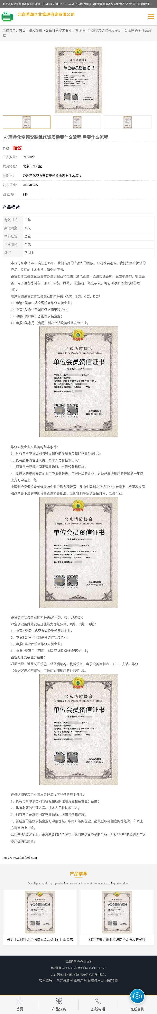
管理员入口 (95, 980)
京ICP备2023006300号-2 (92, 967)
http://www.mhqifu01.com (20, 857)
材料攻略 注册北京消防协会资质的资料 (40, 939)
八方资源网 (64, 980)
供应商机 (35, 30)
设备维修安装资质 (59, 30)
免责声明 (80, 980)
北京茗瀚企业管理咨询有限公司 (70, 974)
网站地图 (111, 980)
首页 (22, 30)
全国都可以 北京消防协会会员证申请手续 (117, 939)
